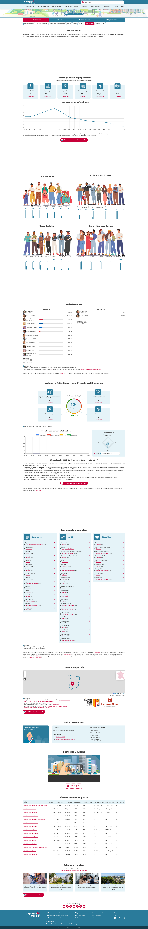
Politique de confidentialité (73, 927)
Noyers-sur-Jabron (102, 570)
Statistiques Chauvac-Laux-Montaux (35, 847)
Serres (28, 562)
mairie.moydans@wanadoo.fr (65, 739)
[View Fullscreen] (25, 679)
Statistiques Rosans (29, 809)
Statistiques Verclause (30, 816)
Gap (63, 584)
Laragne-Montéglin (32, 584)
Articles (98, 24)
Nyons (64, 592)
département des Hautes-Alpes (52, 34)
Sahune (98, 549)
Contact (116, 915)
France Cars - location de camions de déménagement (63, 924)
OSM (124, 693)
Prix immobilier (56, 6)
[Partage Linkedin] (70, 906)
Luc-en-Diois (30, 601)
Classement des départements (57, 915)
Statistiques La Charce (30, 837)
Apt (63, 623)
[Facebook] (115, 918)
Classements (28, 6)
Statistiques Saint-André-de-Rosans (35, 805)
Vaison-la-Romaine (68, 605)
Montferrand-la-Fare (44, 708)
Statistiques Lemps (29, 840)
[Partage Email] (84, 906)
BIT (52, 369)
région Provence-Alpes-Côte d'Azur (76, 34)
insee (61, 373)
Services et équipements (57, 24)
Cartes (116, 6)
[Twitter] (120, 918)
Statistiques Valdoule (30, 830)
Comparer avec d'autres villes (75, 140)
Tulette (64, 575)
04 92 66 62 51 (60, 737)
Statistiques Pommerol (30, 823)
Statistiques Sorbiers (30, 826)
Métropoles (106, 6)
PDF (104, 24)
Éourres (98, 562)
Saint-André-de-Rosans (55, 706)
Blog (122, 6)
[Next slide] (97, 768)
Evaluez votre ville (43, 6)
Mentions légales (60, 927)
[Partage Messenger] (80, 906)
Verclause (29, 549)
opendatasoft (67, 654)
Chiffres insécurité (42, 24)
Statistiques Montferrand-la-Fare (34, 819)
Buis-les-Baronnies (68, 570)
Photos (81, 24)
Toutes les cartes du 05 (35, 712)
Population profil (29, 24)
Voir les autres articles (34, 895)
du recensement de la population (91, 369)
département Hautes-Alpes (46, 701)
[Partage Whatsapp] (77, 906)
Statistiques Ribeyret (30, 812)
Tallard (64, 579)
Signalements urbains (71, 6)
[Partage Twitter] (67, 906)
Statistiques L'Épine (29, 851)
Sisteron (64, 636)
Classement (30, 96)
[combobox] (102, 2)
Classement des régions (55, 918)
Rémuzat (29, 592)
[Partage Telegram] (74, 906)
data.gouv (39, 490)
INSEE (50, 135)
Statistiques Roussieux (30, 833)
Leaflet (116, 693)
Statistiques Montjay (30, 844)
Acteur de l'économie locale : (74, 869)
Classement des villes (54, 913)
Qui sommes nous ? (87, 927)
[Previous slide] (51, 768)
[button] (72, 684)
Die (63, 601)
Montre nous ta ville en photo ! (75, 786)
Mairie (75, 24)
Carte (69, 24)
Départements (95, 6)
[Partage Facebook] (64, 906)
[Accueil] (29, 2)
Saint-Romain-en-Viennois (34, 544)
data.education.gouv (35, 657)
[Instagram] (124, 918)
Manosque (65, 597)
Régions (84, 6)
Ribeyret (28, 588)
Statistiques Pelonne (30, 854)
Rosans (28, 553)
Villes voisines (90, 24)
